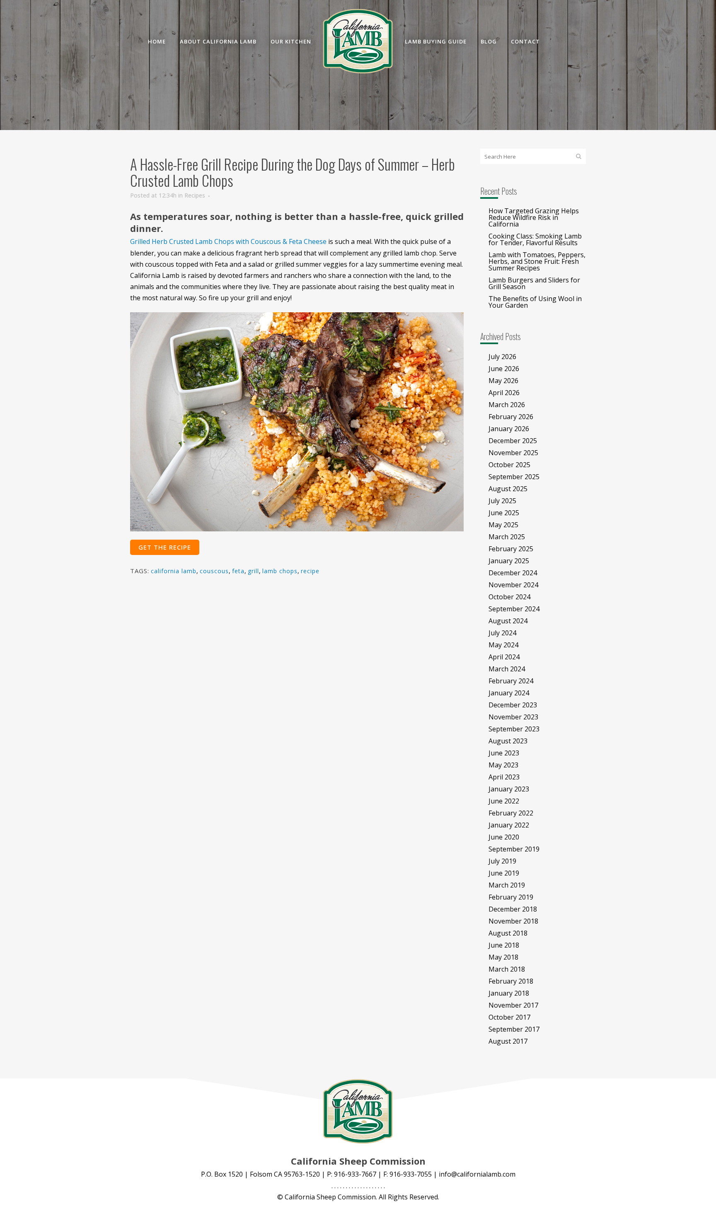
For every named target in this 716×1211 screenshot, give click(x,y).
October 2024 (509, 596)
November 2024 (513, 584)
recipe (310, 571)
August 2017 (508, 1041)
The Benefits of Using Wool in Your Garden (535, 302)
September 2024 (514, 608)
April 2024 (504, 656)
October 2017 (509, 1017)
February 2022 (511, 813)
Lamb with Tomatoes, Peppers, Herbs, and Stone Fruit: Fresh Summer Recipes (537, 261)
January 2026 (509, 428)
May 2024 (503, 644)
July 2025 (502, 500)
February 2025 (511, 548)
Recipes (194, 195)
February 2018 (511, 981)
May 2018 (503, 957)
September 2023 (514, 728)
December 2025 (513, 440)
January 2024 (509, 692)
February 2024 (511, 680)
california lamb (173, 571)
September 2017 (514, 1029)
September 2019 (514, 849)
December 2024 (513, 572)
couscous (214, 571)
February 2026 (511, 416)
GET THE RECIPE (164, 547)
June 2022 (504, 801)
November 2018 (513, 921)
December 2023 (513, 704)
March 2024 (507, 668)
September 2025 (514, 476)
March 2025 (507, 536)
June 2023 (504, 752)
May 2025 (503, 524)
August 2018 (508, 933)
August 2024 (508, 620)
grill (253, 571)
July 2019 (502, 861)
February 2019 (511, 897)
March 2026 (507, 404)
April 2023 (504, 777)
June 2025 (504, 512)
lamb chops (280, 571)
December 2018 (513, 909)
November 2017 (513, 1005)
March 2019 (507, 885)
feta (238, 571)
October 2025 (509, 464)
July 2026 (502, 356)
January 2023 (509, 789)
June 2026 (504, 368)
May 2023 (503, 765)
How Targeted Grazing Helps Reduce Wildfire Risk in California (534, 217)
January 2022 (509, 825)
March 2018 (507, 969)
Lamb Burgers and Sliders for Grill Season (534, 283)
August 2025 (508, 488)
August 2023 (508, 740)
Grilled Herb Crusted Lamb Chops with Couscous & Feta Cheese (228, 241)
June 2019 (504, 873)
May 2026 (503, 380)
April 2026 (504, 392)
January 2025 (509, 560)
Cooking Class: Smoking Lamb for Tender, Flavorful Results (535, 239)
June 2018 (504, 945)
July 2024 (502, 632)
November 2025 (513, 452)
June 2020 (504, 837)
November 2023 (513, 716)
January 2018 (509, 993)
